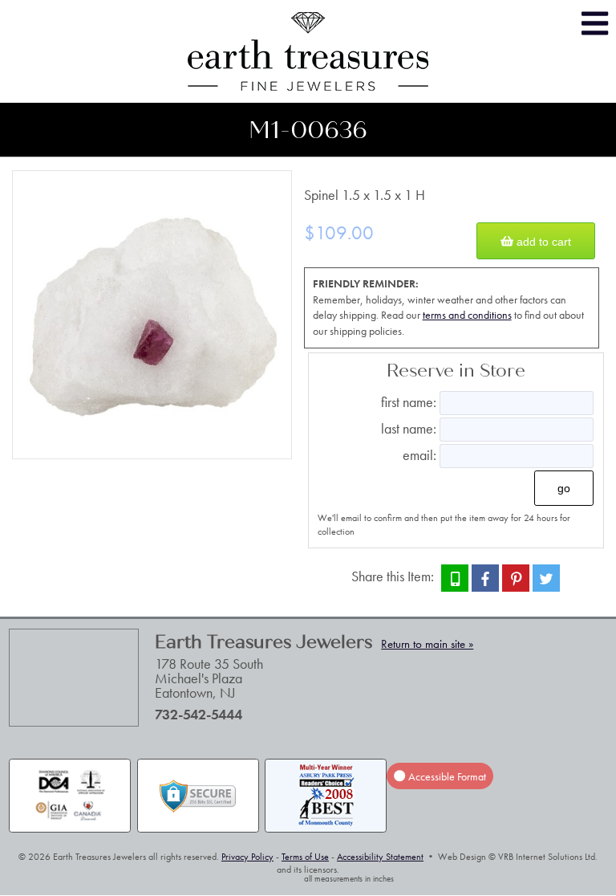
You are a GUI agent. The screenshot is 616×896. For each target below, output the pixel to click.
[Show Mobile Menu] (595, 23)
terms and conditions (467, 314)
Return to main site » (427, 644)
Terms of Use (305, 856)
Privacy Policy (247, 856)
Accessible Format (446, 775)
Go (563, 488)
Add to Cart (542, 240)
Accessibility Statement (380, 856)
